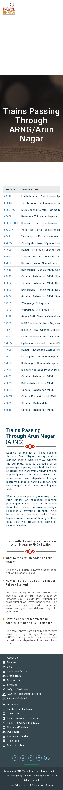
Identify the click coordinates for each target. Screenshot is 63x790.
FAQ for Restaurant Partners (23, 693)
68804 (8, 389)
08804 (8, 296)
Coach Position (15, 745)
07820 (8, 276)
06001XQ (9, 209)
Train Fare (12, 740)
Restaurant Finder (16, 736)
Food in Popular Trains (19, 709)
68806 (8, 403)
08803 (8, 289)
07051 (8, 256)
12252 (8, 309)
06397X (8, 229)
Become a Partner (17, 671)
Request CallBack (16, 698)
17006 (8, 349)
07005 (8, 243)
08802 (8, 283)
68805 (8, 396)
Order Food (12, 704)
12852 (8, 336)
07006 (8, 249)
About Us (11, 657)
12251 (8, 303)
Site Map (11, 684)
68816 (8, 409)
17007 (8, 356)
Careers (10, 662)
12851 (8, 329)
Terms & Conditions (33, 785)
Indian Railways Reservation (22, 718)
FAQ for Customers (17, 689)
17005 (8, 343)
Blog (8, 666)
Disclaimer (51, 785)
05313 (8, 196)
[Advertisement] (31, 31)
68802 (8, 376)
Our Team (12, 731)
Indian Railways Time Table (22, 722)
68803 (8, 383)
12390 (8, 323)
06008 (8, 216)
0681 (7, 236)
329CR (8, 369)
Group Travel (13, 675)
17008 (8, 363)
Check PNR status (16, 727)
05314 (8, 203)
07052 (8, 263)
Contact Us (12, 680)
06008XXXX (11, 223)
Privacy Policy (14, 785)
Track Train (12, 713)
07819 (8, 269)
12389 (8, 316)
